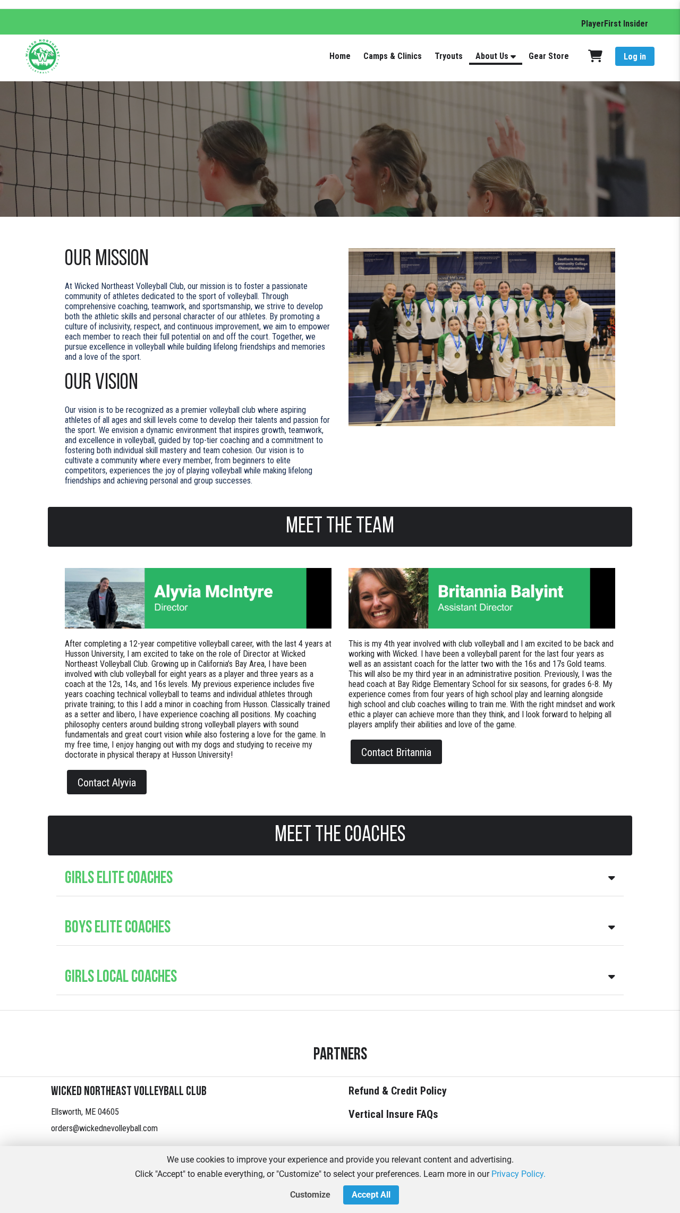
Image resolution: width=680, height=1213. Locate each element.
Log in (635, 57)
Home (340, 56)
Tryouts (449, 56)
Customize (310, 1195)
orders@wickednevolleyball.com (104, 1128)
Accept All (371, 1195)
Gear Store (549, 56)
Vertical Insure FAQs (393, 1114)
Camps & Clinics (392, 56)
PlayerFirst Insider (614, 24)
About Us (491, 56)
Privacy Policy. (518, 1174)
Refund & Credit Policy (397, 1090)
